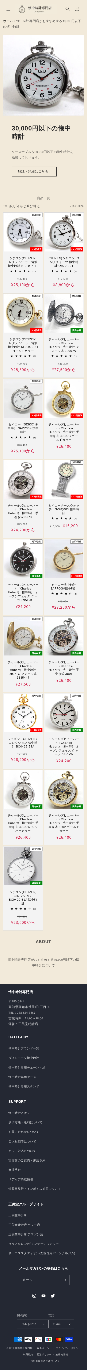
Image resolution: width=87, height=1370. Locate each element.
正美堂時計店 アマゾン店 (25, 1234)
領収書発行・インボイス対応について (34, 1189)
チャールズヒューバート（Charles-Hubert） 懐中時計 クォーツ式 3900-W (64, 345)
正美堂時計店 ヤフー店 (24, 1225)
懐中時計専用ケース (22, 1077)
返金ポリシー (44, 1348)
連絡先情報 (62, 1354)
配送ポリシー (44, 1354)
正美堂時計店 (17, 1215)
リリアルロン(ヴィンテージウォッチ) (34, 1244)
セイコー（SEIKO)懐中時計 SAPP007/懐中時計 (23, 428)
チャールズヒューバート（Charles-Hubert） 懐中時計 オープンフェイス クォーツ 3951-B (23, 592)
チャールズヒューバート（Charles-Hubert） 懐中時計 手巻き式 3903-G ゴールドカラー (64, 432)
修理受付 (14, 1170)
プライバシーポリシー (68, 1348)
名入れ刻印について (22, 1141)
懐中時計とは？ (19, 1113)
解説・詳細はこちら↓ (34, 171)
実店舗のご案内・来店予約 (26, 1160)
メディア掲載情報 (20, 1179)
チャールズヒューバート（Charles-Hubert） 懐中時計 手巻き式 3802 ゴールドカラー (64, 823)
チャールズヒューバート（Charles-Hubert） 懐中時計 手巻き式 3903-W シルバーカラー (23, 823)
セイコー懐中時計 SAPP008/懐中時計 (63, 586)
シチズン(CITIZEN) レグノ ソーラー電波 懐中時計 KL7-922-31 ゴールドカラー (23, 345)
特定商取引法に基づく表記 (45, 1360)
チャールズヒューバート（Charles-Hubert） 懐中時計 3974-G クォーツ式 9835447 (23, 670)
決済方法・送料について (25, 1122)
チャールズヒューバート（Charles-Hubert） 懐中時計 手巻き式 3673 (23, 511)
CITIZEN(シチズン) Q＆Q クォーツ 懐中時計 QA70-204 (64, 262)
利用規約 (28, 1354)
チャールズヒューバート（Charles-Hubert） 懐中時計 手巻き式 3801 (64, 668)
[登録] (64, 1280)
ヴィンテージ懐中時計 (23, 1058)
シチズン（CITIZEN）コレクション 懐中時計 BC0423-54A (23, 742)
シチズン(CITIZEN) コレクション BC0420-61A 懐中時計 (24, 897)
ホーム (8, 21)
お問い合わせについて (23, 1132)
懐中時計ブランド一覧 (23, 1048)
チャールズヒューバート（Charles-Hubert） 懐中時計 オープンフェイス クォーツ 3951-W (64, 746)
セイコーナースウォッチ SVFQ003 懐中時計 (64, 509)
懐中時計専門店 (24, 1348)
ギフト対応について (22, 1151)
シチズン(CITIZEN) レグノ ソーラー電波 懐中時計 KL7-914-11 (23, 262)
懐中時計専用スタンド (23, 1086)
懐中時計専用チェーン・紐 (26, 1067)
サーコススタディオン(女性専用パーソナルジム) (41, 1253)
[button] (8, 8)
